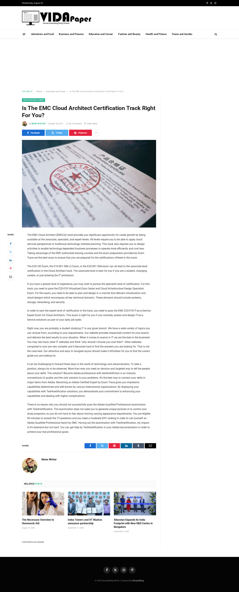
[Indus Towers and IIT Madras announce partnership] (89, 503)
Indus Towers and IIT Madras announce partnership (85, 521)
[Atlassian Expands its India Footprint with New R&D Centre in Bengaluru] (135, 503)
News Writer (39, 124)
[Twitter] (10, 252)
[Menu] (24, 34)
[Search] (215, 34)
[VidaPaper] (56, 18)
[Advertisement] (119, 64)
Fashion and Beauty (129, 34)
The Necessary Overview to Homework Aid (38, 521)
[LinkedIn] (10, 260)
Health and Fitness (156, 34)
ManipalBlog (138, 580)
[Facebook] (10, 243)
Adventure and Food (42, 34)
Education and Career (101, 34)
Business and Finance (71, 34)
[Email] (10, 276)
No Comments (75, 124)
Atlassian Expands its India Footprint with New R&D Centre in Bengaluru (133, 523)
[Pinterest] (10, 268)
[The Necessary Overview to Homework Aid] (43, 503)
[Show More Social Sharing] (96, 133)
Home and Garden (182, 34)
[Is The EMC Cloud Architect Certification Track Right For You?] (89, 184)
